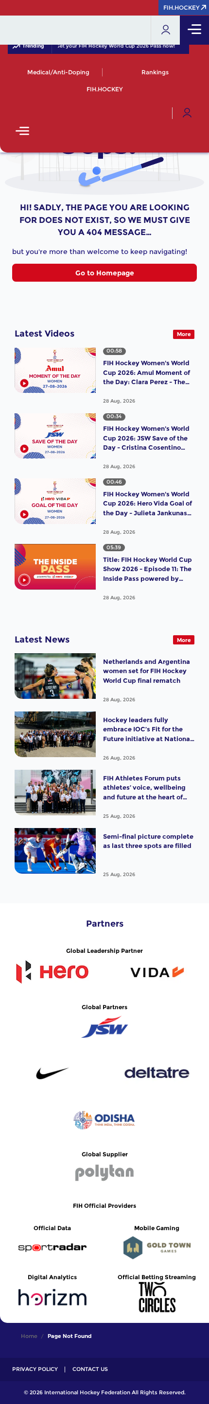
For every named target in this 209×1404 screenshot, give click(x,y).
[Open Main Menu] (22, 132)
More (184, 334)
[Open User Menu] (187, 113)
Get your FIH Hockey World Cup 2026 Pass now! (109, 46)
